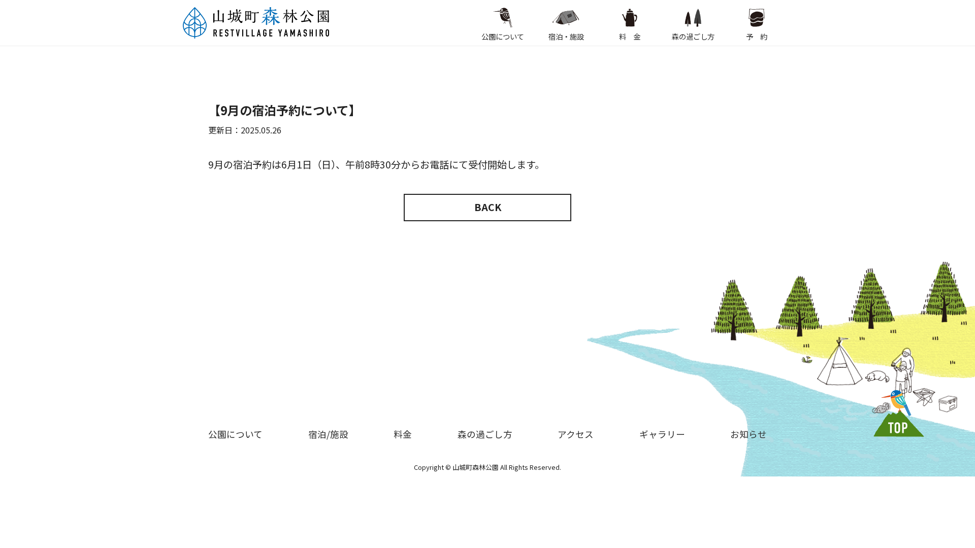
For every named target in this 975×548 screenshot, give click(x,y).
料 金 (629, 36)
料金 (403, 434)
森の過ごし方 (693, 36)
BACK (487, 207)
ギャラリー (662, 434)
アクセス (576, 434)
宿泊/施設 (328, 434)
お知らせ (748, 434)
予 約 (756, 36)
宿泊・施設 (566, 36)
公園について (502, 36)
